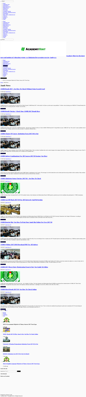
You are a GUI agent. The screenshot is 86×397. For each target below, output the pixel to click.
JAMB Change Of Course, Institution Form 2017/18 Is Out (19, 134)
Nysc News (5, 10)
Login (4, 19)
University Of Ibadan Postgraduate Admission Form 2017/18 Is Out (20, 344)
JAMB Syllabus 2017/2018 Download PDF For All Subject (19, 244)
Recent (4, 312)
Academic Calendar (7, 11)
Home (4, 3)
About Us (5, 15)
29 (10, 292)
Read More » (3, 108)
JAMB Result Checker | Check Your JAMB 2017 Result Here (20, 111)
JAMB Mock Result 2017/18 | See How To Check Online (19, 289)
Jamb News (5, 9)
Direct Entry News (7, 6)
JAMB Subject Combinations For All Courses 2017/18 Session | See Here (24, 156)
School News (5, 5)
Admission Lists (6, 4)
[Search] (1, 1)
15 (10, 181)
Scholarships (5, 13)
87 (10, 224)
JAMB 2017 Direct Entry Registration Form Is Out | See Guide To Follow (24, 267)
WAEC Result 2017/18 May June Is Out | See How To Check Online (20, 334)
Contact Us (5, 17)
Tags (4, 315)
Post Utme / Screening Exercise (9, 12)
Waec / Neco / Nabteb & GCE (9, 14)
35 (10, 247)
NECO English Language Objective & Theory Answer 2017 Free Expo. (21, 363)
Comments (5, 314)
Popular (4, 313)
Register (4, 18)
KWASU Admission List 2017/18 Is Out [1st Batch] (16, 354)
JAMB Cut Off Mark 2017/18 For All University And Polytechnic (22, 200)
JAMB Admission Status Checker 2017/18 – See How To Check (21, 178)
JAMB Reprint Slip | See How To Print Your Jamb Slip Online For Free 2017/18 (26, 222)
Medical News (6, 7)
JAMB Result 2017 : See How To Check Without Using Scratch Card (23, 89)
